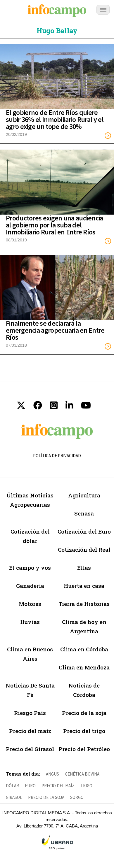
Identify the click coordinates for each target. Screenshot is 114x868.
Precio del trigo (84, 730)
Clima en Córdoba (84, 649)
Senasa (84, 513)
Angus (52, 774)
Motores (30, 603)
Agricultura (84, 495)
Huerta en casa (84, 585)
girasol (14, 797)
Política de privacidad (57, 455)
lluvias (30, 621)
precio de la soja (46, 797)
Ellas (84, 567)
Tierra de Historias (84, 603)
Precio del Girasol (30, 749)
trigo (86, 785)
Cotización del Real (84, 549)
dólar (12, 785)
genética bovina (82, 774)
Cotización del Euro (84, 531)
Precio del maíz (30, 730)
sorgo (77, 797)
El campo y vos (30, 567)
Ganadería (30, 585)
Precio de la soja (84, 712)
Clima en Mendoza (84, 667)
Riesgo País (30, 712)
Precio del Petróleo (84, 749)
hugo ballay (57, 30)
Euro (30, 785)
